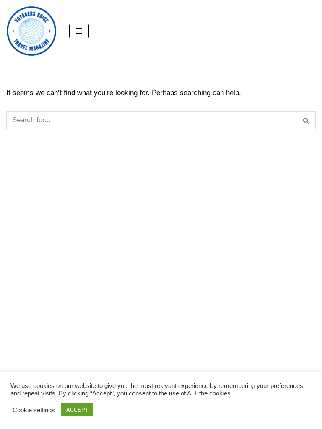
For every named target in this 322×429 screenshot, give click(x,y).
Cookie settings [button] (34, 410)
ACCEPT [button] (77, 410)
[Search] (306, 120)
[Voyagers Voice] (31, 31)
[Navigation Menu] (79, 31)
